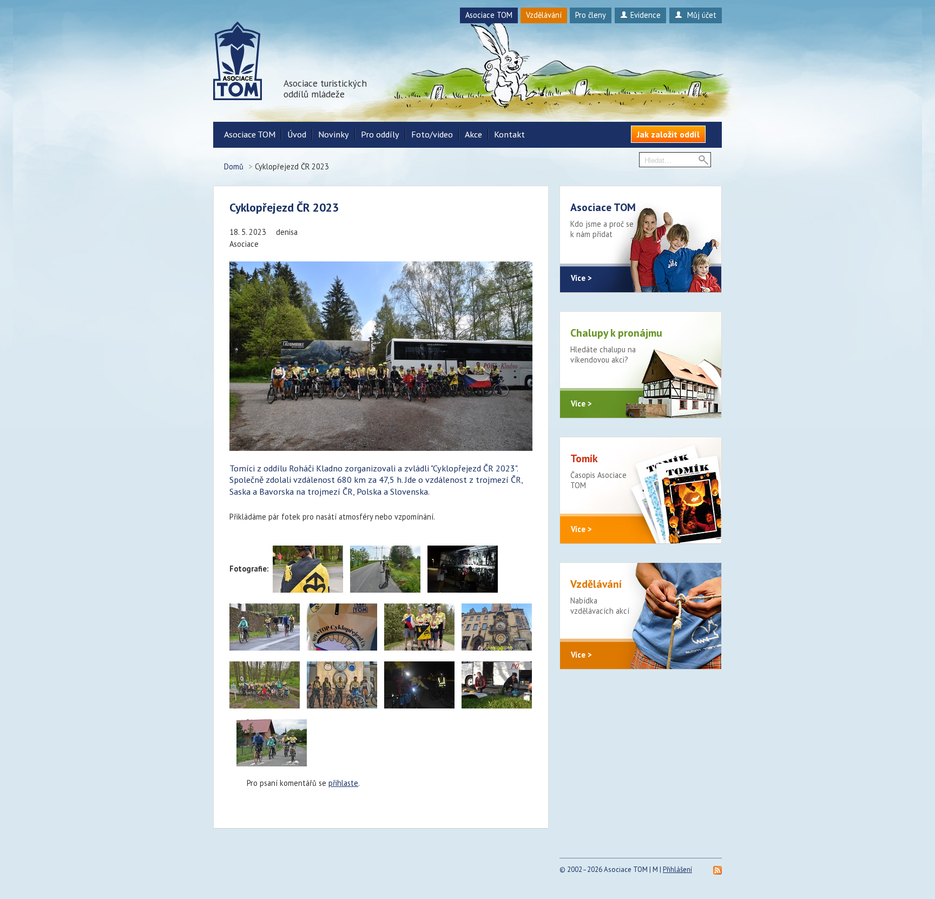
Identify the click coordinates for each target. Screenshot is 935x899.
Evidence (645, 15)
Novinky (333, 134)
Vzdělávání (544, 15)
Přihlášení (677, 869)
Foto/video (432, 134)
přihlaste (343, 783)
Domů (233, 166)
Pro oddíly (380, 134)
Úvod (296, 134)
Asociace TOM (488, 15)
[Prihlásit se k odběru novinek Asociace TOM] (717, 869)
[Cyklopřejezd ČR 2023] (308, 569)
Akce (473, 134)
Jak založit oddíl (668, 134)
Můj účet (700, 15)
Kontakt (509, 134)
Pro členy (590, 15)
